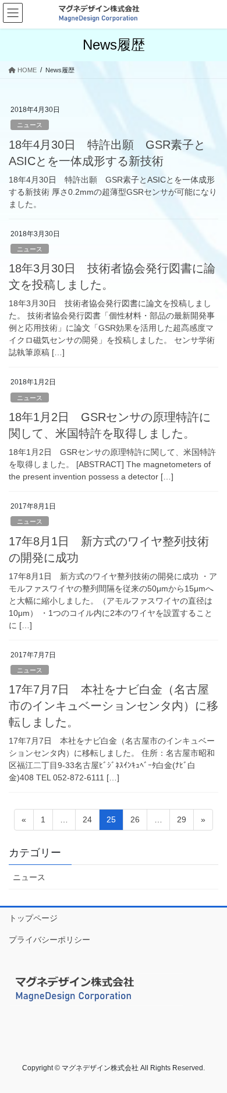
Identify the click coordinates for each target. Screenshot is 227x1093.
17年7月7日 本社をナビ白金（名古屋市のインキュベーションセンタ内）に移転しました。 (113, 705)
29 (181, 822)
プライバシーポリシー (49, 939)
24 (87, 822)
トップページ (33, 918)
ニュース (29, 124)
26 (135, 822)
